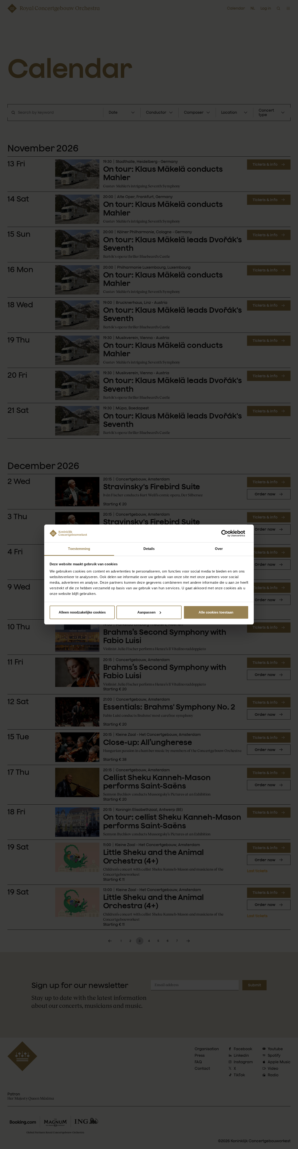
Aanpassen (146, 612)
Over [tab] (219, 549)
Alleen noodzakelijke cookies (82, 612)
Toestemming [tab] (79, 549)
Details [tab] (149, 549)
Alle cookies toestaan (216, 612)
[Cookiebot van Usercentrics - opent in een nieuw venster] (228, 533)
